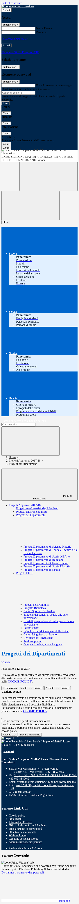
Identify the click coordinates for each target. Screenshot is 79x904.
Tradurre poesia (33, 641)
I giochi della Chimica (36, 604)
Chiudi (6, 113)
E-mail (40, 85)
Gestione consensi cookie (23, 838)
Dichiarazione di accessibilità (25, 828)
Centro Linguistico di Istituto (40, 634)
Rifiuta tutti (31, 688)
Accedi (6, 10)
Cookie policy (17, 815)
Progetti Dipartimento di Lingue (42, 569)
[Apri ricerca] (48, 176)
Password (41, 32)
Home (12, 457)
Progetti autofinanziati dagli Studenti (37, 508)
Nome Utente (44, 28)
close (6, 222)
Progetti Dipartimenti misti (31, 511)
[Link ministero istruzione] (17, 6)
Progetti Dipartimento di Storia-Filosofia (47, 566)
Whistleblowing (18, 835)
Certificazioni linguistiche (38, 637)
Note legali (15, 818)
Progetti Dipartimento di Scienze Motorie (47, 546)
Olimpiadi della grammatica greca (43, 644)
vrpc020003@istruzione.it (47, 781)
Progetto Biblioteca (35, 608)
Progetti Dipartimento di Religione (43, 559)
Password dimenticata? (14, 38)
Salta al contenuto (11, 3)
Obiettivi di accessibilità (22, 832)
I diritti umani (31, 627)
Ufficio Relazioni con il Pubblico (28, 825)
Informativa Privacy (20, 822)
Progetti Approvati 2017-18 (25, 460)
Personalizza (10, 688)
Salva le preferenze (30, 734)
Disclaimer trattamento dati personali (22, 872)
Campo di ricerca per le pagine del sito (23, 420)
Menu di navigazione (52, 497)
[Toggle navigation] (30, 205)
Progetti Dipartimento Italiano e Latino (46, 563)
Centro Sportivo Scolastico (39, 611)
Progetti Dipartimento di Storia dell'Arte (47, 556)
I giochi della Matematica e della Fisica (46, 631)
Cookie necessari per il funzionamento (23, 721)
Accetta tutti (57, 688)
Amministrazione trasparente (25, 842)
